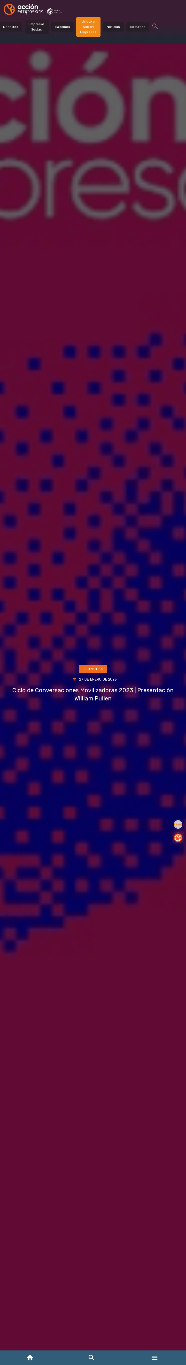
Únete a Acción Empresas (88, 27)
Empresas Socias (37, 26)
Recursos (138, 27)
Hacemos (62, 27)
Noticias (113, 27)
